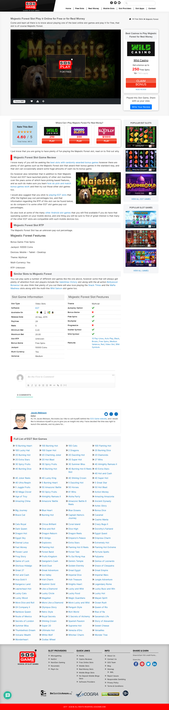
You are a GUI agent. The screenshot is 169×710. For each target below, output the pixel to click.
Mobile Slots (108, 8)
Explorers (46, 542)
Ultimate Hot (48, 630)
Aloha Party (74, 496)
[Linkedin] (116, 414)
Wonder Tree (101, 635)
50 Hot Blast (101, 487)
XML (112, 672)
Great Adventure (50, 570)
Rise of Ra (100, 611)
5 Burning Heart (50, 482)
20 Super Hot (75, 459)
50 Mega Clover (23, 492)
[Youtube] (119, 2)
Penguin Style (75, 607)
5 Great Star (101, 482)
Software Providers (87, 682)
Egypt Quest (101, 533)
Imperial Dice (74, 575)
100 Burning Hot (50, 445)
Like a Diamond (49, 588)
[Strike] (39, 385)
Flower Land (21, 551)
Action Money (102, 492)
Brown (95, 341)
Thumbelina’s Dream (25, 630)
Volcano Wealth (23, 635)
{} (61, 385)
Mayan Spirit (101, 598)
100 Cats (72, 445)
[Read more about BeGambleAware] (61, 693)
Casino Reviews (85, 659)
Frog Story (20, 556)
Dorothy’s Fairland (104, 528)
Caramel (99, 515)
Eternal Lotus (22, 542)
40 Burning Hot (49, 468)
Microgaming (56, 656)
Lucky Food (74, 593)
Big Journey (21, 510)
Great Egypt (74, 570)
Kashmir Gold (48, 584)
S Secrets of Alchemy (79, 616)
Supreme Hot (75, 625)
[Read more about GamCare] (43, 693)
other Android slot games (58, 212)
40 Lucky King (49, 478)
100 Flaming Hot (103, 445)
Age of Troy (21, 496)
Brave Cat (20, 515)
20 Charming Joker (51, 455)
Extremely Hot (102, 542)
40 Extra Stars (102, 468)
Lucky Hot (100, 593)
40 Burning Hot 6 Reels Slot (79, 470)
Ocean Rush (101, 602)
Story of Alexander (104, 621)
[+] (65, 385)
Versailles (99, 630)
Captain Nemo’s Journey (76, 516)
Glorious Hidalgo (23, 565)
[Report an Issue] (38, 101)
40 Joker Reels (22, 478)
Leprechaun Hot (23, 588)
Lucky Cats (21, 593)
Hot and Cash (22, 575)
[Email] (106, 414)
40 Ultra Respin (23, 482)
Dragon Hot (21, 533)
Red (102, 344)
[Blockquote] (50, 385)
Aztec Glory (101, 505)
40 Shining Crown (77, 478)
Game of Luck (22, 561)
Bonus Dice (100, 510)
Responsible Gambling (116, 679)
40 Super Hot (101, 478)
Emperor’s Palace (77, 538)
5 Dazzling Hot (75, 482)
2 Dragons (73, 450)
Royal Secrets (49, 616)
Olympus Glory (49, 607)
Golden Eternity (76, 565)
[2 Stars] (22, 132)
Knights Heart (75, 584)
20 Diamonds (101, 455)
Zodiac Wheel (48, 639)
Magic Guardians (76, 598)
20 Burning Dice (103, 450)
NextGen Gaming (58, 662)
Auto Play (109, 338)
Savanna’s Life (102, 616)
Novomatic (55, 666)
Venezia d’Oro (75, 630)
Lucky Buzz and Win (105, 588)
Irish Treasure (75, 579)
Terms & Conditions (115, 686)
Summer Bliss (22, 625)
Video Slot (110, 344)
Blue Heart (47, 510)
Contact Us (112, 659)
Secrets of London (24, 621)
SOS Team (111, 662)
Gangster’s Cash (50, 561)
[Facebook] (111, 2)
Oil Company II (22, 607)
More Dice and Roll (24, 602)
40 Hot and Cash (103, 473)
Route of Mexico (23, 616)
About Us (111, 656)
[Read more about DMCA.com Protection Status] (110, 694)
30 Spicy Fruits (22, 464)
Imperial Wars (101, 575)
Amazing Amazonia (104, 496)
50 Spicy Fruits (49, 492)
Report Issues (113, 676)
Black (116, 338)
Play (52, 141)
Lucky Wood (21, 598)
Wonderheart (21, 639)
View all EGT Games (141, 199)
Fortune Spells (102, 551)
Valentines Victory (68, 282)
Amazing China (22, 501)
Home (68, 8)
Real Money (93, 8)
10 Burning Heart (23, 445)
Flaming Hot (48, 547)
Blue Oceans (74, 510)
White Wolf (47, 635)
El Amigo (46, 538)
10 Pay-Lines (98, 338)
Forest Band (48, 551)
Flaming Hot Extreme (105, 547)
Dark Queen (21, 528)
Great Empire (101, 570)
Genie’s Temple (75, 561)
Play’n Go (54, 669)
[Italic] (32, 385)
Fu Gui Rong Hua (76, 556)
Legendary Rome (103, 584)
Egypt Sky (20, 538)
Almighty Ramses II (51, 496)
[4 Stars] (28, 132)
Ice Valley (46, 575)
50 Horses (73, 487)
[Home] (130, 19)
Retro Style (47, 611)
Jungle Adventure (103, 579)
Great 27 (19, 570)
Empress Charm (103, 538)
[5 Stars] (30, 132)
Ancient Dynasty (103, 501)
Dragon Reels (75, 533)
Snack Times (94, 285)
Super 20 (46, 625)
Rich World (73, 611)
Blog (109, 666)
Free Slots (79, 8)
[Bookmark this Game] (32, 101)
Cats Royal (20, 524)
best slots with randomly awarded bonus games (74, 162)
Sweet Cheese (102, 625)
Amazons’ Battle (50, 501)
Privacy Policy (112, 683)
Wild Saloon (56, 288)
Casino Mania (101, 519)
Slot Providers (125, 8)
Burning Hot (48, 515)
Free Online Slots (86, 662)
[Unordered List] (47, 385)
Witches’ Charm (76, 635)
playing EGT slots (58, 195)
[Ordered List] (43, 385)
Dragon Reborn (49, 533)
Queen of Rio (101, 607)
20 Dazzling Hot (76, 455)
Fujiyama (99, 556)
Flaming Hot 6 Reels (78, 547)
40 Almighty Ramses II (106, 464)
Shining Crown (49, 621)
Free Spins (104, 341)
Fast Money (21, 547)
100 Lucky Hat (22, 450)
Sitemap (110, 669)
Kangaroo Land (22, 584)
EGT (37, 308)
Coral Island (74, 524)
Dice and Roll (48, 528)
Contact (152, 8)
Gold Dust (47, 565)
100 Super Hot (49, 450)
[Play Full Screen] (43, 101)
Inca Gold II (21, 579)
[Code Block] (54, 385)
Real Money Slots (86, 669)
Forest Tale (73, 551)
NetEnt (54, 659)
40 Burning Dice (23, 468)
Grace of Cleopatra (104, 565)
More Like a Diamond (52, 602)
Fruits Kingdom (49, 556)
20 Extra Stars (22, 459)
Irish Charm (47, 579)
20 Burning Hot (22, 455)
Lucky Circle (48, 593)
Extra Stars (73, 542)
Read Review (141, 89)
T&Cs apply (143, 73)
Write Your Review (141, 107)
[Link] (58, 385)
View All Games (141, 270)
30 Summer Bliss (76, 464)
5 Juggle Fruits (22, 487)
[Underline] (36, 385)
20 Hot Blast (48, 459)
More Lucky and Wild (79, 602)
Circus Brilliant (49, 524)
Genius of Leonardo (104, 561)
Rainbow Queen (23, 611)
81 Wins (72, 492)
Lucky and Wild (76, 588)
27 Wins (99, 459)
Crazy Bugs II (101, 524)
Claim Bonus (141, 82)
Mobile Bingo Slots (86, 673)
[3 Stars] (25, 132)
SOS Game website (98, 418)
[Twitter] (115, 2)
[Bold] (28, 385)
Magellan (46, 598)
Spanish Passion (76, 621)
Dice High (73, 528)
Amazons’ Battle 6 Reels (77, 503)
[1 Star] (19, 132)
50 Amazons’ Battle (51, 487)
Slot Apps (139, 8)
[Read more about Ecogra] (87, 693)
